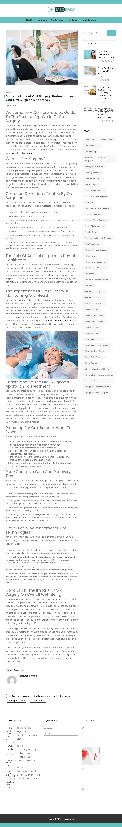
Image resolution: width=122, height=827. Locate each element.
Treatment (108, 381)
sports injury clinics (93, 339)
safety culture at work (94, 303)
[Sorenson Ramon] (12, 680)
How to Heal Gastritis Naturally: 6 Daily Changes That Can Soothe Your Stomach (106, 92)
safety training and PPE (95, 321)
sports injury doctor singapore (97, 345)
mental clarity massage (94, 226)
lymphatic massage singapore (97, 208)
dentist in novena (92, 146)
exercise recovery (93, 178)
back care (89, 140)
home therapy (91, 184)
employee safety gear (94, 167)
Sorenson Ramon (27, 675)
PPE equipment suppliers (95, 268)
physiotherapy (91, 256)
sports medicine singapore (96, 351)
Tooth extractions (37, 701)
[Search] (115, 10)
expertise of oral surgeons (19, 153)
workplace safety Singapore (96, 393)
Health (29, 20)
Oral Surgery (65, 696)
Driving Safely (90, 152)
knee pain (89, 202)
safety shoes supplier (94, 315)
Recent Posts (19, 670)
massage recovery (93, 214)
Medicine (42, 20)
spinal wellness (91, 333)
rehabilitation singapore (94, 292)
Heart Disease (88, 20)
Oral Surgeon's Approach (44, 696)
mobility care (90, 232)
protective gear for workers (96, 280)
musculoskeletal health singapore (98, 238)
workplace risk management (97, 387)
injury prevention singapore (96, 196)
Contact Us (48, 729)
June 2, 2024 (11, 105)
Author (9, 670)
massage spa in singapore (96, 220)
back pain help (107, 140)
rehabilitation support (94, 297)
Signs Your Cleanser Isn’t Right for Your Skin (106, 54)
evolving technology (93, 173)
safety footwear (91, 309)
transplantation (91, 381)
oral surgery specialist (59, 320)
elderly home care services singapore (96, 159)
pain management (92, 244)
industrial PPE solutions (94, 190)
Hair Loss (72, 20)
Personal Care (105, 61)
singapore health (92, 327)
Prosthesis (89, 274)
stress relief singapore (94, 357)
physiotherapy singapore (95, 262)
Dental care (57, 20)
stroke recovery (92, 363)
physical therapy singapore (96, 250)
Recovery (89, 286)
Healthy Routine (105, 121)
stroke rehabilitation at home (97, 369)
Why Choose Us (50, 733)
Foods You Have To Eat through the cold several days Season (28, 775)
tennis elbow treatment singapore (99, 375)
